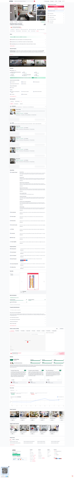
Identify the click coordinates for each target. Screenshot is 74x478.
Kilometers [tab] (61, 328)
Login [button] (60, 1)
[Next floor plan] (44, 281)
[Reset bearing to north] (10, 348)
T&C (48, 453)
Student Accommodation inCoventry (14, 441)
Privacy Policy (49, 455)
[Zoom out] (10, 347)
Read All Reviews (12, 385)
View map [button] (20, 27)
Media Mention (40, 455)
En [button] (56, 1)
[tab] (11, 331)
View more (21, 253)
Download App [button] (47, 1)
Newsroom (39, 452)
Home (10, 3)
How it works (31, 452)
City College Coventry (30, 51)
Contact (48, 452)
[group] (33, 281)
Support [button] (52, 1)
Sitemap (48, 456)
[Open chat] (72, 476)
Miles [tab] (57, 328)
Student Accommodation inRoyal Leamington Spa (29, 441)
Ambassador (40, 456)
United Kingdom (14, 3)
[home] (11, 1)
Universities (31, 459)
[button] (8, 466)
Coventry (18, 3)
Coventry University (23, 51)
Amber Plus (39, 453)
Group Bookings (32, 455)
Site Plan (12, 274)
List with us (31, 456)
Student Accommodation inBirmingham (55, 441)
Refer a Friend (31, 453)
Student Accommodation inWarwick (41, 441)
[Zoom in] (10, 346)
